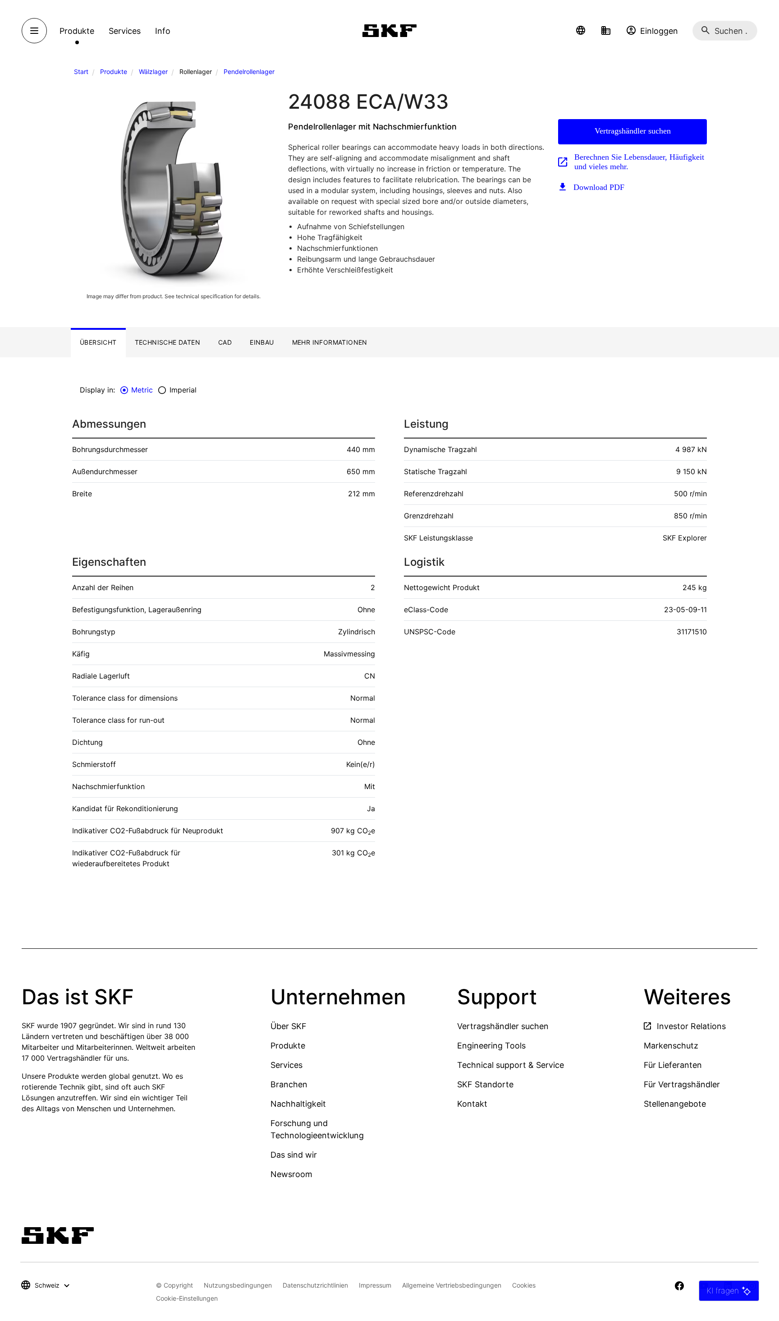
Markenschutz (671, 1045)
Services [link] (125, 31)
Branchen (288, 1084)
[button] (580, 31)
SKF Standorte (485, 1084)
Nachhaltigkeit (298, 1104)
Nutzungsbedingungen (238, 1285)
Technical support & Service (510, 1065)
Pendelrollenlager (249, 71)
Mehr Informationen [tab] (329, 342)
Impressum (375, 1285)
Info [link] (162, 31)
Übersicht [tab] (98, 342)
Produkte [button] (77, 31)
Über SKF (288, 1026)
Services (286, 1065)
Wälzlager (153, 71)
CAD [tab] (225, 342)
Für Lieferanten (673, 1065)
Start (81, 71)
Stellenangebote (675, 1104)
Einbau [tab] (262, 342)
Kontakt (472, 1104)
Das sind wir (293, 1154)
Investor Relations (690, 1026)
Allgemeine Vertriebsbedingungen (451, 1285)
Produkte (113, 71)
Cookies (524, 1285)
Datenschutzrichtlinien (315, 1285)
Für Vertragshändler (682, 1084)
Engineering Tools (491, 1045)
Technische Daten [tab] (167, 342)
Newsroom (291, 1174)
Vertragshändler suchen (633, 130)
